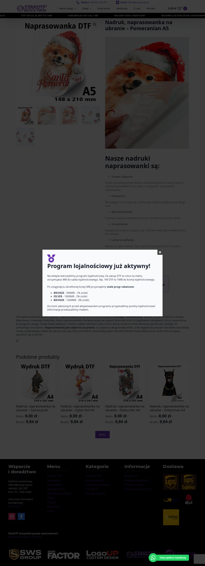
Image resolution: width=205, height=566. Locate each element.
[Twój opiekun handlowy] (153, 557)
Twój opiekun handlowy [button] (173, 557)
